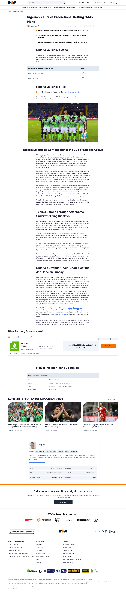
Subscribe (63, 502)
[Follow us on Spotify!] (112, 531)
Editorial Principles (69, 544)
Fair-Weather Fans (14, 550)
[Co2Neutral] (95, 571)
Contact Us (39, 547)
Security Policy (68, 563)
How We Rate (40, 553)
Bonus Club (81, 2)
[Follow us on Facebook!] (95, 531)
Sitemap (38, 563)
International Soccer (18, 11)
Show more (111, 399)
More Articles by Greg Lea (37, 462)
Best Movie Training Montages (18, 553)
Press (37, 559)
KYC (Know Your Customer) (72, 559)
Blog (110, 2)
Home (9, 11)
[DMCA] (32, 571)
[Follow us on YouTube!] (104, 531)
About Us (39, 544)
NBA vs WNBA (13, 544)
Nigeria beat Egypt (42, 185)
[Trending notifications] (116, 2)
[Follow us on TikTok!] (116, 531)
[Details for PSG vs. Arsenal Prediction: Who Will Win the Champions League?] (63, 412)
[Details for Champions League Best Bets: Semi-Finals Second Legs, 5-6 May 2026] (100, 412)
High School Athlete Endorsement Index (21, 556)
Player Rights (67, 556)
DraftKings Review (27, 349)
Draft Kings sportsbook (71, 92)
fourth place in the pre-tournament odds (69, 181)
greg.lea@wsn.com (56, 468)
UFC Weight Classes (15, 547)
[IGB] (49, 571)
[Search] (64, 3)
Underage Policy (68, 553)
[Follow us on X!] (99, 531)
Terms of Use (67, 550)
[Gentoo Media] (61, 571)
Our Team (39, 550)
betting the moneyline (75, 308)
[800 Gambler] (74, 571)
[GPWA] (85, 571)
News (89, 2)
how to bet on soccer (61, 314)
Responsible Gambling (100, 2)
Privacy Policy (68, 547)
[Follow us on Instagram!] (108, 531)
